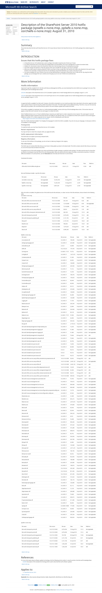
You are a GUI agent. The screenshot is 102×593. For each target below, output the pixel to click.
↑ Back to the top (25, 39)
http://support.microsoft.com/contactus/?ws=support (36, 118)
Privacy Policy (69, 590)
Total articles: (31, 585)
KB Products (34, 2)
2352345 (23, 95)
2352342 (23, 92)
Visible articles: (54, 585)
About (43, 2)
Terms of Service (60, 590)
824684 (25, 562)
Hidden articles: (42, 585)
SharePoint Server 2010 (30, 572)
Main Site (24, 2)
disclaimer (35, 13)
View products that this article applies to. (31, 36)
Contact (51, 2)
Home (8, 18)
